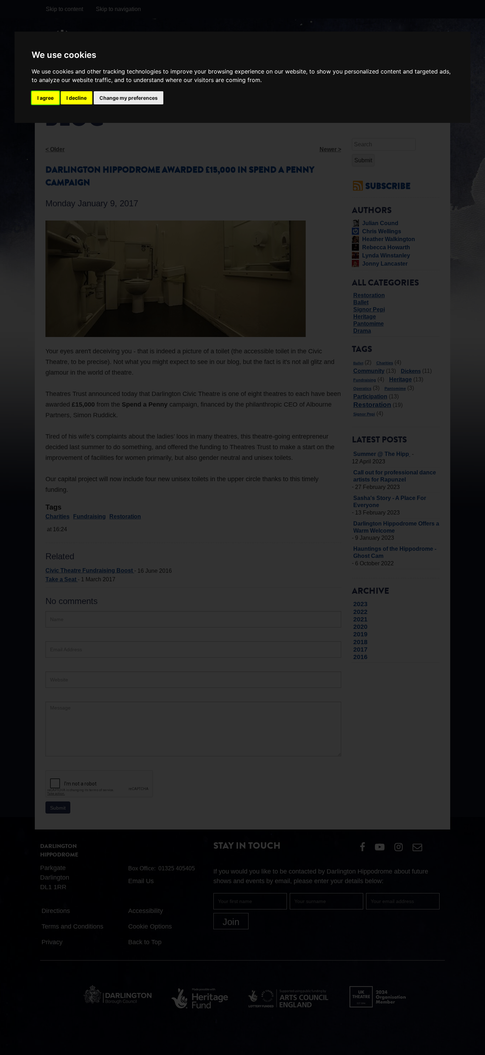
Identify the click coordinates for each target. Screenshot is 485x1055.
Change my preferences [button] (128, 98)
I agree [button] (45, 98)
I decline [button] (76, 98)
